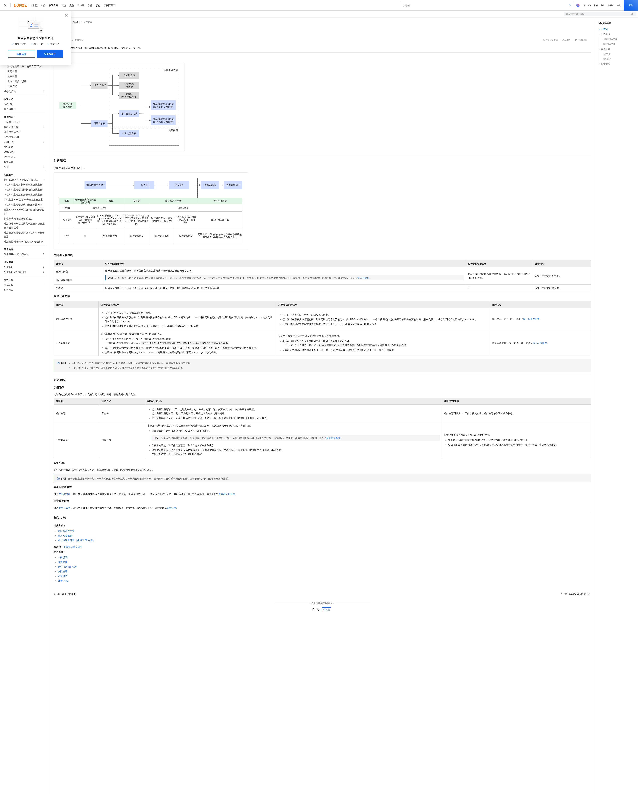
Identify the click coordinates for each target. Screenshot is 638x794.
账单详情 (171, 507)
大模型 (34, 5)
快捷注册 (21, 54)
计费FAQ (63, 580)
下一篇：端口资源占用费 (573, 593)
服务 (98, 5)
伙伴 (90, 5)
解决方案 (53, 5)
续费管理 (63, 562)
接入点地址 (363, 277)
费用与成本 (65, 494)
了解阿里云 (109, 5)
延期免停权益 (333, 438)
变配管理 (63, 571)
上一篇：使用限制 (66, 593)
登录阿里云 (50, 54)
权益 (63, 5)
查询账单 (63, 576)
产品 (43, 5)
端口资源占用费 (531, 319)
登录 (631, 5)
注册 (619, 5)
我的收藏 (583, 39)
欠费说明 (63, 557)
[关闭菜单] (5, 5)
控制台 (611, 5)
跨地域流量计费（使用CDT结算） (76, 540)
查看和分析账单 (226, 494)
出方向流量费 (540, 343)
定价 (71, 5)
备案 (603, 5)
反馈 (328, 609)
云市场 (80, 5)
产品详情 (566, 39)
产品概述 (76, 22)
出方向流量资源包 (73, 546)
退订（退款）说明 (67, 566)
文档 (596, 5)
